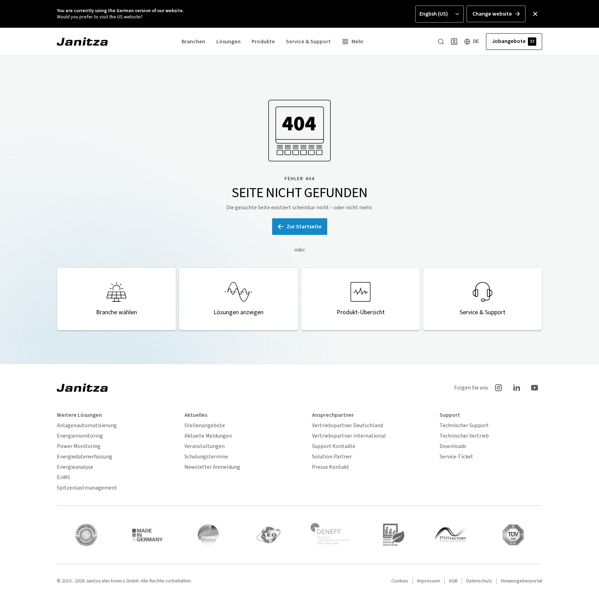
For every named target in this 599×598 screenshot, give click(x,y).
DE (476, 41)
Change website (492, 14)
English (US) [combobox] (433, 14)
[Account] (454, 41)
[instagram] (498, 387)
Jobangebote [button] (513, 41)
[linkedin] (516, 387)
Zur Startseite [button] (304, 226)
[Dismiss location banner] (535, 14)
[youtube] (534, 387)
